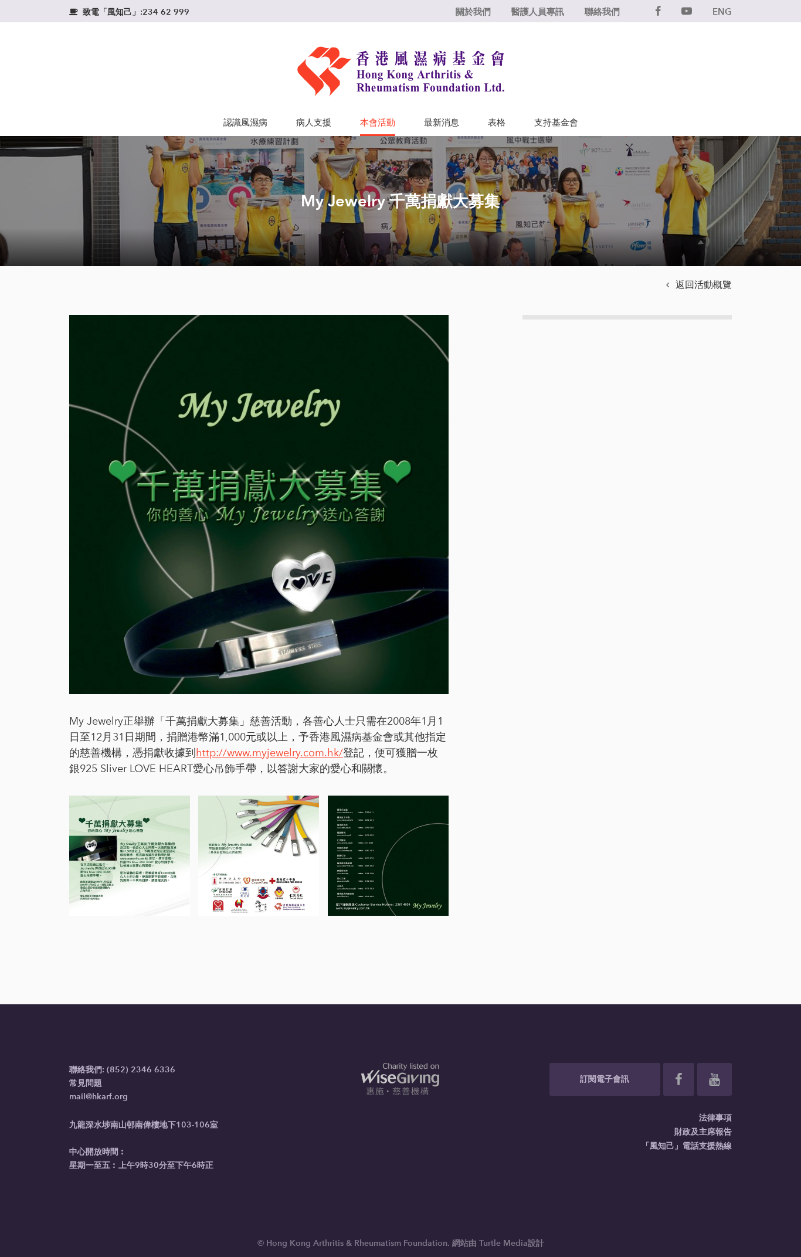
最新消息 (441, 122)
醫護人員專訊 (537, 11)
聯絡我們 (602, 11)
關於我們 (473, 11)
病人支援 (313, 122)
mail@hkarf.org (98, 1097)
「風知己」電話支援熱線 (687, 1146)
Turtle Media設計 (511, 1243)
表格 (496, 122)
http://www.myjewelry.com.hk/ (269, 752)
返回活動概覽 (699, 284)
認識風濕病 (245, 122)
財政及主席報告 (703, 1132)
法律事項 (715, 1118)
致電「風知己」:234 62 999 (129, 12)
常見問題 (85, 1083)
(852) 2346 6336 (141, 1070)
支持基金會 (556, 122)
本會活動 (377, 122)
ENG (722, 11)
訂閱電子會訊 (604, 1079)
